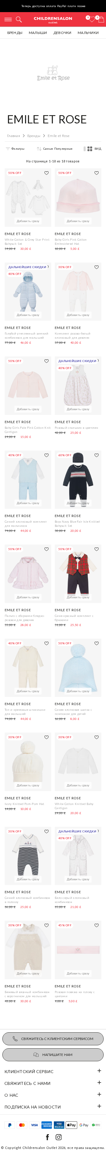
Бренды (15, 32)
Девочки (62, 32)
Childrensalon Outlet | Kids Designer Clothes (53, 20)
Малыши (38, 32)
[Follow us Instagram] (59, 1139)
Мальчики (88, 32)
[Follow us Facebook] (47, 1139)
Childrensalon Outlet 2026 (44, 1148)
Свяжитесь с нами (27, 1083)
